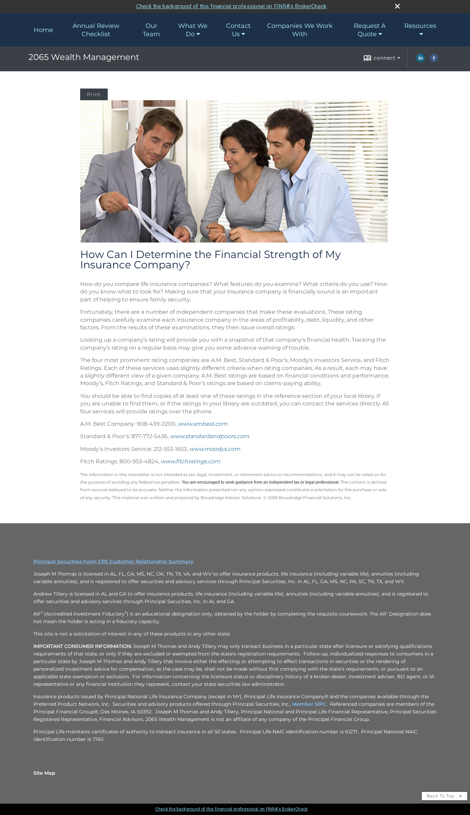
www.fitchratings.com (190, 461)
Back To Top (441, 795)
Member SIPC (309, 704)
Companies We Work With (300, 30)
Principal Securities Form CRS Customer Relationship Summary (113, 561)
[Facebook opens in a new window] (434, 60)
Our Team (151, 30)
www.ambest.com (202, 424)
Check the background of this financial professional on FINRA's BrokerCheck (231, 6)
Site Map (44, 773)
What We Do (192, 30)
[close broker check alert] (397, 6)
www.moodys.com (214, 449)
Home (43, 30)
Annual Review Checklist (96, 30)
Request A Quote (370, 30)
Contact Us (238, 30)
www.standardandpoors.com (209, 436)
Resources (420, 26)
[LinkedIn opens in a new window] (420, 60)
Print (94, 94)
